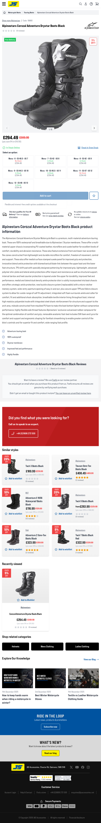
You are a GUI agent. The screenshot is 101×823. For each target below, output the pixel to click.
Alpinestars (30, 459)
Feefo (54, 380)
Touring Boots (29, 12)
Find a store (41, 792)
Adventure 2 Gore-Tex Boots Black (36, 537)
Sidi (27, 530)
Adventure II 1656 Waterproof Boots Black (34, 501)
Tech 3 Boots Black (34, 466)
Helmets (15, 646)
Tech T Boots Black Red (84, 537)
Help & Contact (26, 792)
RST (27, 493)
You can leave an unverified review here (73, 393)
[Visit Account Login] (85, 4)
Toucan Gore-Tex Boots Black (83, 467)
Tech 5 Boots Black (84, 501)
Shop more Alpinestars (11, 20)
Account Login (10, 792)
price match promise (56, 216)
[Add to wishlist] (93, 196)
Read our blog (50, 753)
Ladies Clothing (82, 646)
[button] (94, 128)
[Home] (4, 12)
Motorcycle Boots (14, 12)
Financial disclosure (77, 818)
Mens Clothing (47, 646)
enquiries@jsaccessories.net (82, 792)
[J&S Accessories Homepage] (13, 4)
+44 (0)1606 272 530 (25, 433)
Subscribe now (50, 726)
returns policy (85, 217)
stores (94, 212)
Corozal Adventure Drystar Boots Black (25, 614)
